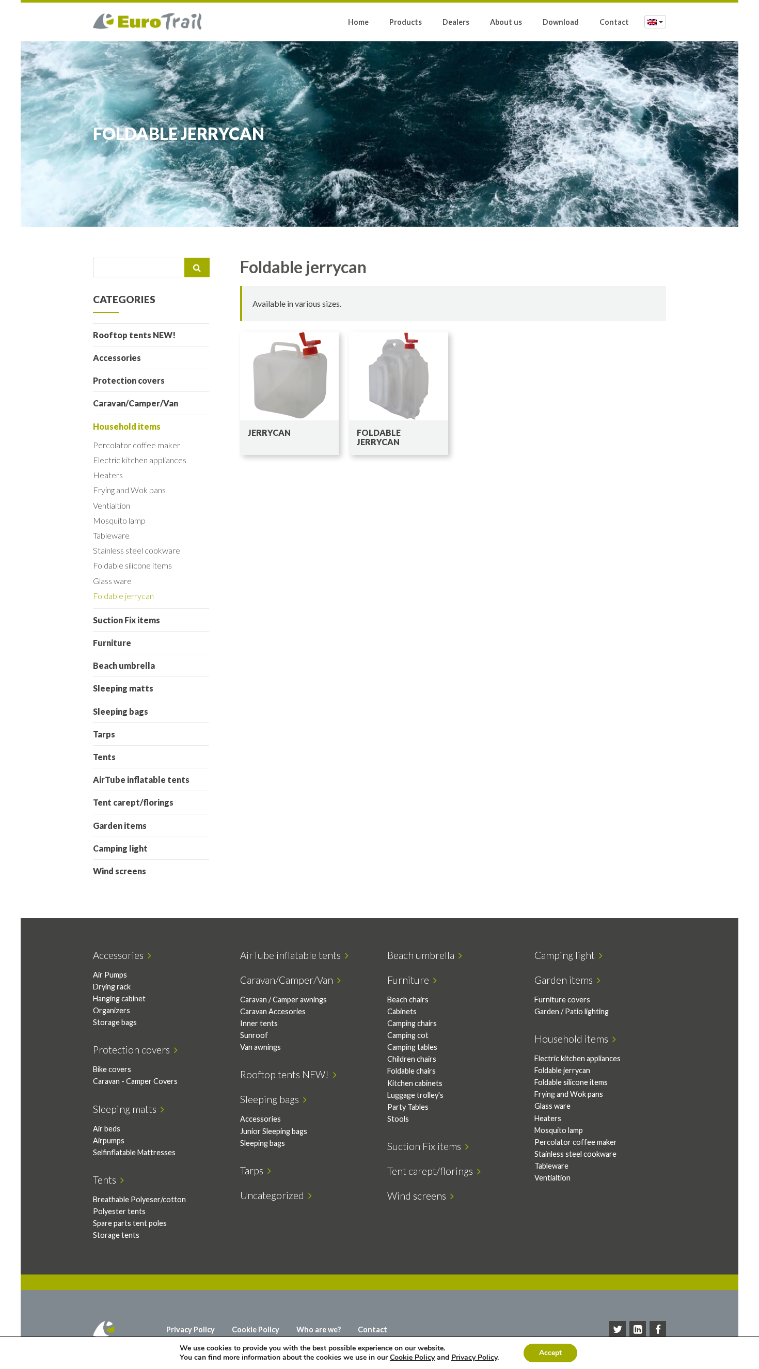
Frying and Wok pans (129, 490)
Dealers (455, 22)
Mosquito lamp (119, 520)
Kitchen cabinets (414, 1083)
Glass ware (112, 581)
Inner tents (259, 1023)
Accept (550, 1353)
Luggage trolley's (415, 1095)
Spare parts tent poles (130, 1223)
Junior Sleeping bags (273, 1131)
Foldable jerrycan (123, 596)
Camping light (120, 848)
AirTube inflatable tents (141, 779)
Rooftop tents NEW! (134, 335)
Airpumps (108, 1140)
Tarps (104, 734)
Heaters (108, 475)
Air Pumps (110, 974)
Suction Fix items (126, 620)
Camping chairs (412, 1023)
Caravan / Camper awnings (283, 999)
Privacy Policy (190, 1329)
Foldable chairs (411, 1070)
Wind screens (119, 871)
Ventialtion (111, 505)
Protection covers (129, 380)
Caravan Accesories (273, 1011)
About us (506, 22)
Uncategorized (274, 1195)
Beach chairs (408, 999)
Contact (614, 22)
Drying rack (112, 986)
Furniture (112, 643)
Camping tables (412, 1047)
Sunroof (254, 1035)
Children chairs (411, 1059)
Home (358, 22)
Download (561, 22)
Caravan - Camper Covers (135, 1081)
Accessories (117, 358)
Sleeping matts (123, 688)
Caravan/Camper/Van (135, 403)
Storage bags (115, 1022)
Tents (104, 757)
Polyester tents (119, 1211)
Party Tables (408, 1107)
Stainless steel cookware (136, 550)
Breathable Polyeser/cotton (139, 1199)
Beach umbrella (124, 665)
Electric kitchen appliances (139, 460)
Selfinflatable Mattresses (134, 1152)
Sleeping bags (120, 711)
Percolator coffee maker (136, 445)
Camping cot (408, 1035)
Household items (127, 426)
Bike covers (112, 1069)
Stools (398, 1118)
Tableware (111, 535)
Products (405, 22)
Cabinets (402, 1011)
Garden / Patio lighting (571, 1011)
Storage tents (116, 1235)
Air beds (106, 1128)
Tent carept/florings (133, 802)
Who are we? (318, 1329)
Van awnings (260, 1047)
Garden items (120, 825)
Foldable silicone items (132, 565)
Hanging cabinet (119, 998)
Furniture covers (562, 999)
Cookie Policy (255, 1329)
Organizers (111, 1010)
